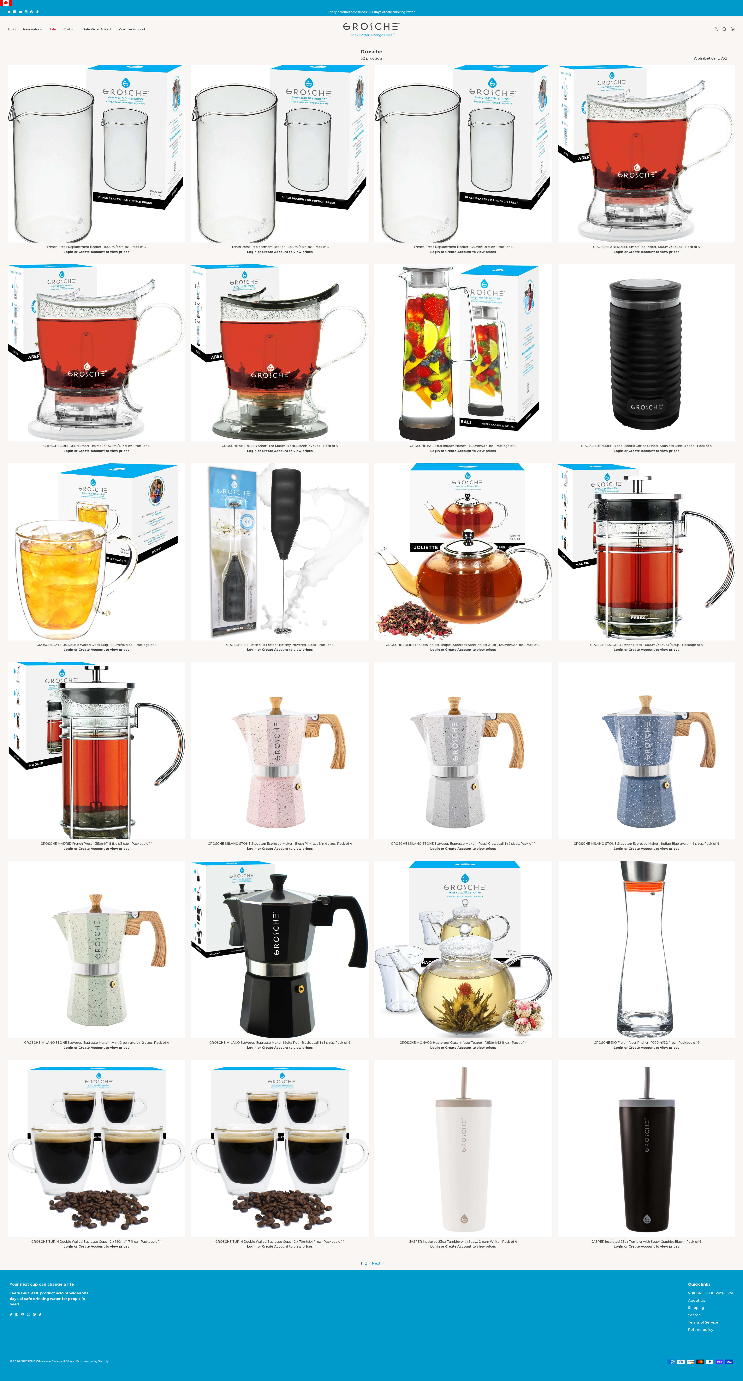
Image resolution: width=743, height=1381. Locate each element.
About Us (696, 1300)
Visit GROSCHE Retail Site (710, 1293)
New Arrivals (32, 29)
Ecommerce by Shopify (92, 1361)
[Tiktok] (37, 11)
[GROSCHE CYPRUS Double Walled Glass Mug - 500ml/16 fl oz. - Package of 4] (96, 552)
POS (66, 1361)
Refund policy (700, 1330)
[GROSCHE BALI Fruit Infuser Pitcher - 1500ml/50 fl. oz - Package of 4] (463, 353)
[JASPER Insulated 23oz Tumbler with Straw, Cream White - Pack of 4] (463, 1148)
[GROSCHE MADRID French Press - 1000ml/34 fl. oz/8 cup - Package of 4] (646, 552)
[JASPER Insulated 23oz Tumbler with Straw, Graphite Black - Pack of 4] (646, 1148)
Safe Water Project (97, 29)
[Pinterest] (31, 11)
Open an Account (132, 29)
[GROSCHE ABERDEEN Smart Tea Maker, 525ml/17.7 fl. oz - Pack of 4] (96, 353)
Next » (377, 1263)
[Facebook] (14, 11)
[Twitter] (9, 11)
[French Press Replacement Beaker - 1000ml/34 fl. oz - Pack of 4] (96, 154)
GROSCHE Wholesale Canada (41, 1361)
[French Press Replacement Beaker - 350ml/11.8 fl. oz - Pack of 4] (463, 154)
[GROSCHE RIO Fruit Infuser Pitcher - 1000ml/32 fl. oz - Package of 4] (646, 950)
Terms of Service (703, 1322)
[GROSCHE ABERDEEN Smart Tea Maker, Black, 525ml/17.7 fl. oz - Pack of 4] (280, 353)
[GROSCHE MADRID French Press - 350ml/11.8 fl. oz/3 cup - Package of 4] (96, 751)
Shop (11, 29)
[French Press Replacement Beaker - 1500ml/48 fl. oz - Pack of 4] (280, 154)
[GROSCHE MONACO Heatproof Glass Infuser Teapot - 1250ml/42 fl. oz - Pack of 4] (463, 950)
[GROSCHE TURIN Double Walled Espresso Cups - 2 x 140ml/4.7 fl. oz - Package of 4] (96, 1148)
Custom (69, 29)
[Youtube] (20, 11)
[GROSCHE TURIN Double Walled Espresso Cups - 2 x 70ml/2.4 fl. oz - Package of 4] (280, 1148)
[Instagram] (26, 11)
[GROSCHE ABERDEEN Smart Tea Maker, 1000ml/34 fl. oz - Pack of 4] (646, 154)
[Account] (715, 29)
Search (694, 1315)
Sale (53, 29)
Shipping (696, 1308)
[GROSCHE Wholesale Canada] (371, 29)
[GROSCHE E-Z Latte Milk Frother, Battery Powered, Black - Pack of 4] (280, 552)
